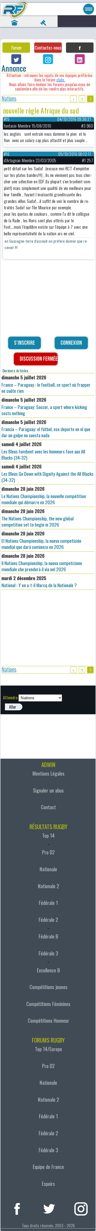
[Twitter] (16, 59)
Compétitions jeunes (48, 987)
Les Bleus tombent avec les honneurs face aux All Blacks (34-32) (43, 450)
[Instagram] (48, 59)
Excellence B (48, 970)
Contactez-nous (48, 47)
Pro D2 (48, 852)
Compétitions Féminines (48, 1004)
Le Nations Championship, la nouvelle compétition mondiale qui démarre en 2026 (43, 495)
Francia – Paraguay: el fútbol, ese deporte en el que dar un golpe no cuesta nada (45, 428)
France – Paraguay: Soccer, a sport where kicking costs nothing (44, 406)
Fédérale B (48, 936)
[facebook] (17, 1208)
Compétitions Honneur (48, 1020)
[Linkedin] (80, 59)
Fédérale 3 (48, 953)
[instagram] (81, 1208)
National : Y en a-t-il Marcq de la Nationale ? (39, 581)
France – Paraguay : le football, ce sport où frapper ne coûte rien (46, 384)
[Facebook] (80, 47)
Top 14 (48, 835)
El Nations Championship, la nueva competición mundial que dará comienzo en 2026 (41, 540)
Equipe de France (48, 1167)
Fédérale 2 (48, 920)
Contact (48, 807)
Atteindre (10, 698)
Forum (16, 47)
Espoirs (48, 1184)
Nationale (48, 869)
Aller (12, 707)
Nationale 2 (48, 886)
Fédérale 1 (48, 903)
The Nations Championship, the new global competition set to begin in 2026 (37, 517)
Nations (8, 99)
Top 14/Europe (48, 1049)
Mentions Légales (48, 773)
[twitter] (49, 1208)
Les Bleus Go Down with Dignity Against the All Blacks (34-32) (47, 473)
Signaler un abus (48, 790)
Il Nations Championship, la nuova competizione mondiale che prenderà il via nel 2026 (41, 562)
